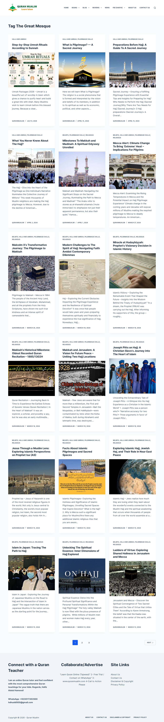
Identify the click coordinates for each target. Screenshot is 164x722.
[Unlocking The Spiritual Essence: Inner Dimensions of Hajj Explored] (82, 576)
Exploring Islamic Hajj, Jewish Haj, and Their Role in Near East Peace (132, 452)
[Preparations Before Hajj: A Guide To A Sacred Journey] (132, 69)
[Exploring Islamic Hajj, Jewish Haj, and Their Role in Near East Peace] (132, 476)
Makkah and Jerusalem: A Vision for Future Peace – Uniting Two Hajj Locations (79, 353)
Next (149, 642)
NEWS (107, 8)
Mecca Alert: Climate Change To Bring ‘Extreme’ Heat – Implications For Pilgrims (131, 146)
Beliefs (66, 135)
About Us (132, 8)
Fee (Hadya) (118, 8)
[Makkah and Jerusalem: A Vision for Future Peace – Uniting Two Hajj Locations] (82, 378)
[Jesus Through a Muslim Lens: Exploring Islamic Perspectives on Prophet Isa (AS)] (31, 476)
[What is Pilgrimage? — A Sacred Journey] (82, 69)
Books (74, 8)
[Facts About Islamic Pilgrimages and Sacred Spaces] (82, 476)
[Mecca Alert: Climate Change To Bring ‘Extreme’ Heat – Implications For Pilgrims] (132, 171)
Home (66, 8)
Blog (85, 8)
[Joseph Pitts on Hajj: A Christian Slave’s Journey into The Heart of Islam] (132, 376)
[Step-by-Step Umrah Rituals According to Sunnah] (31, 69)
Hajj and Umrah (19, 39)
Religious (90, 135)
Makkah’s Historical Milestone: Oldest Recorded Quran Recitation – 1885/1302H (31, 353)
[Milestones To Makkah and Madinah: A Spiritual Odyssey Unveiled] (82, 169)
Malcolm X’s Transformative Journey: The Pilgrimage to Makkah (29, 248)
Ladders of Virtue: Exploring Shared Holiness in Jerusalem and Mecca (131, 553)
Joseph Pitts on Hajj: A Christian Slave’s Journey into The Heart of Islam (131, 351)
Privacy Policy (118, 684)
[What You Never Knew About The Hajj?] (31, 165)
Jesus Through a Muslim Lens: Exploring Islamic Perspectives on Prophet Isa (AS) (31, 452)
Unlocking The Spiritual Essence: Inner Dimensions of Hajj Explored (81, 551)
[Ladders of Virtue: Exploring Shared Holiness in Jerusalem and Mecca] (132, 578)
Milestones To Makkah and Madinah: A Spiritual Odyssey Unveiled (81, 144)
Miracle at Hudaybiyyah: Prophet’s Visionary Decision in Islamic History (132, 246)
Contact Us (145, 8)
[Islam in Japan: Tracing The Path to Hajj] (31, 572)
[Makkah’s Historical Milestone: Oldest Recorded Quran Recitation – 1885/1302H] (31, 378)
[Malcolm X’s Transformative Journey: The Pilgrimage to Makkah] (31, 273)
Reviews (96, 8)
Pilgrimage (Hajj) (85, 39)
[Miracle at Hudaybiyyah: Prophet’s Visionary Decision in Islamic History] (132, 270)
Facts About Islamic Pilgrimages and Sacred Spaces (77, 452)
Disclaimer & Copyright (122, 681)
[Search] (155, 8)
